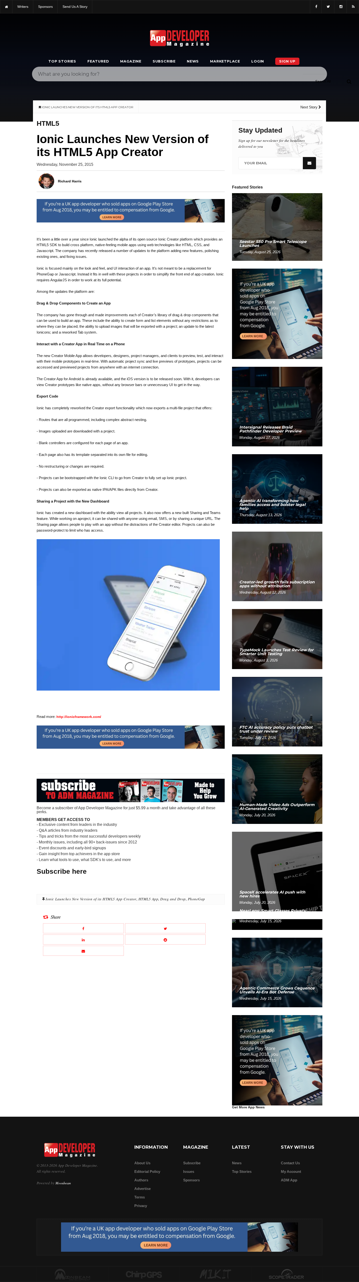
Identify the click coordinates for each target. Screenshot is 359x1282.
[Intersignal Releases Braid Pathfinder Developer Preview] (277, 406)
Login (257, 61)
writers (22, 7)
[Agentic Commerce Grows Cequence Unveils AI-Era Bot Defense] (277, 972)
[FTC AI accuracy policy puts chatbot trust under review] (277, 711)
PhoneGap (196, 898)
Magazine (130, 61)
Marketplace (225, 61)
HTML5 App (148, 898)
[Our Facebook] (315, 6)
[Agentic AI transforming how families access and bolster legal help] (277, 489)
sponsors (45, 7)
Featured (98, 61)
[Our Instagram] (340, 6)
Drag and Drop (173, 898)
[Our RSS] (353, 6)
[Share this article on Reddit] (165, 939)
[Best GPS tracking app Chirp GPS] (144, 1274)
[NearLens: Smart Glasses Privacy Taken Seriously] (277, 924)
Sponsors (191, 1180)
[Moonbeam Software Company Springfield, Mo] (72, 1274)
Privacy (140, 1206)
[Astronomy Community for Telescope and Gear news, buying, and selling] (286, 1274)
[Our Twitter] (328, 6)
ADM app (289, 1180)
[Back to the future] (6, 6)
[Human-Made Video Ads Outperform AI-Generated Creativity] (277, 789)
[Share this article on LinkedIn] (83, 939)
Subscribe (164, 61)
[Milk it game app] (215, 1274)
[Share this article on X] (165, 928)
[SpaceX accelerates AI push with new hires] (277, 871)
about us (142, 1163)
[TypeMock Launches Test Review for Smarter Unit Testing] (277, 639)
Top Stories (62, 61)
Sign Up (287, 61)
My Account (291, 1171)
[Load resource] (131, 210)
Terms (139, 1197)
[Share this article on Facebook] (83, 928)
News (193, 61)
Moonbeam (63, 1183)
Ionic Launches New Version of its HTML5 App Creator (91, 898)
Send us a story (75, 7)
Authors (141, 1180)
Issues (188, 1171)
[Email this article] (83, 951)
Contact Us (290, 1163)
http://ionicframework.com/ (78, 717)
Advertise (142, 1189)
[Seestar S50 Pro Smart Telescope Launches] (277, 227)
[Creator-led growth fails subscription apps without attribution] (277, 566)
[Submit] (349, 81)
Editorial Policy (147, 1171)
